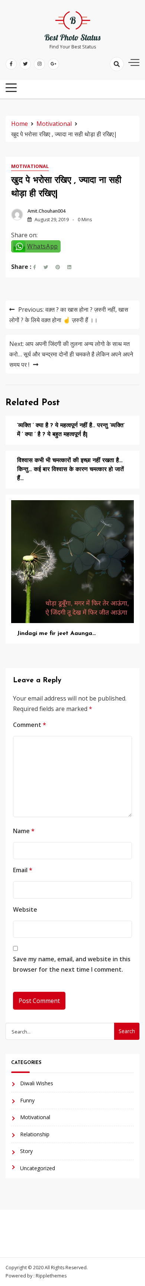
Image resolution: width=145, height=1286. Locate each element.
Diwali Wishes (36, 1083)
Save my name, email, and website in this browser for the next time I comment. (71, 964)
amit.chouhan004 (46, 211)
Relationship (34, 1134)
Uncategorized (37, 1168)
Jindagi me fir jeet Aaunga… (56, 633)
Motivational (30, 166)
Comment (29, 725)
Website (25, 909)
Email (22, 870)
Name (24, 831)
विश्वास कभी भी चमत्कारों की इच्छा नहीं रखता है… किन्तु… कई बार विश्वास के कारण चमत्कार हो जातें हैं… (70, 470)
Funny (27, 1100)
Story (26, 1151)
